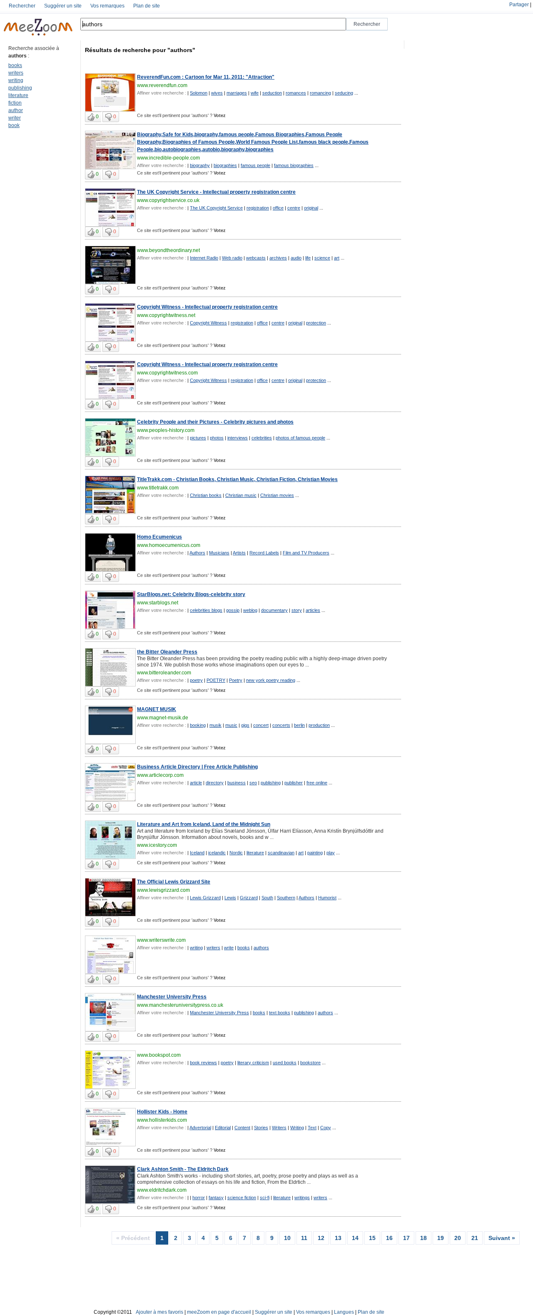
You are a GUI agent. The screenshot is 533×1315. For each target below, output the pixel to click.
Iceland (197, 852)
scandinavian (281, 852)
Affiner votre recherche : (161, 92)
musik (215, 725)
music (231, 725)
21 (474, 1238)
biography (200, 165)
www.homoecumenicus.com (168, 545)
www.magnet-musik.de (162, 718)
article (196, 782)
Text (312, 1127)
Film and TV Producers (306, 552)
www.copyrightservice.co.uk (168, 200)
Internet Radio (204, 257)
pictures (198, 437)
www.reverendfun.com (162, 85)
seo (253, 782)
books (15, 65)
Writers (279, 1127)
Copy (325, 1127)
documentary (274, 610)
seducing (344, 92)
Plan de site (146, 6)
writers (15, 73)
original (311, 207)
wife (255, 92)
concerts (281, 725)
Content (242, 1127)
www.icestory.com (157, 845)
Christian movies (277, 495)
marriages (237, 92)
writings (302, 1197)
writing (15, 80)
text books (279, 1012)
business (236, 782)
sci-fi (264, 1197)
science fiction (241, 1197)
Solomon (198, 92)
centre (293, 207)
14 (355, 1238)
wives (217, 92)
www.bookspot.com (159, 1055)
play (330, 852)
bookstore (310, 1062)
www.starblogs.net (157, 603)
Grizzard (249, 897)
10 (287, 1238)
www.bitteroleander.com (164, 673)
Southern (286, 897)
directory (215, 782)
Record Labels (264, 552)
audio (296, 257)
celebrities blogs (206, 610)
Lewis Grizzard (205, 897)
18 (423, 1238)
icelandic (217, 852)
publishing (20, 88)
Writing (297, 1127)
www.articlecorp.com (160, 775)
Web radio (232, 257)
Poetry (235, 680)
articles (313, 610)
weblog (250, 610)
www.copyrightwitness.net (166, 315)
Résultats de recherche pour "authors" (140, 50)
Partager (519, 4)
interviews (237, 437)
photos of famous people (300, 437)
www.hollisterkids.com (162, 1120)
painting (315, 852)
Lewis (230, 897)
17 (406, 1238)
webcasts (256, 257)
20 (457, 1238)
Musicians (219, 552)
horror (198, 1197)
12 (321, 1238)
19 (440, 1238)
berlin (299, 725)
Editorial (223, 1127)
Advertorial (200, 1127)
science (322, 257)
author (15, 110)
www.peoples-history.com (165, 430)
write (229, 947)
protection (316, 322)
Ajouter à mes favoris (159, 1312)
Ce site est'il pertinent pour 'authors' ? (181, 115)
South (267, 897)
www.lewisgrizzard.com (163, 890)
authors (261, 947)
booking (198, 725)
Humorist (327, 897)
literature (18, 95)
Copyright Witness (208, 322)
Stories (261, 1127)
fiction (15, 103)
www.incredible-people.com (168, 158)
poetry (196, 680)
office (278, 207)
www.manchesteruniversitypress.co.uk (180, 1005)
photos (217, 437)
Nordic (236, 852)
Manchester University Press (219, 1012)
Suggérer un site (63, 6)
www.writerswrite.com (161, 940)
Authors (197, 552)
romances (296, 92)
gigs (245, 725)
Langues (344, 1312)
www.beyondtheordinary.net (168, 250)
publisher (293, 782)
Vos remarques (107, 6)
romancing (320, 92)
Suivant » (501, 1238)
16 (389, 1238)
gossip (232, 610)
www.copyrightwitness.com (167, 373)
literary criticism (253, 1062)
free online (316, 782)
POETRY (216, 680)
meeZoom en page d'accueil (219, 1312)
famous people (255, 165)
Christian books (206, 495)
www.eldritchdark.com (162, 1190)
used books (284, 1062)
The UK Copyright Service (216, 207)
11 (304, 1238)
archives (278, 257)
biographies (225, 165)
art (336, 257)
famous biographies (294, 165)
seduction (272, 92)
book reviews (203, 1062)
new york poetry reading (270, 680)
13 (338, 1238)
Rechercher (22, 6)
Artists (239, 552)
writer (14, 118)
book (14, 125)
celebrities (262, 437)
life (308, 257)
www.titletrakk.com (158, 488)
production (319, 725)
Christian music (241, 495)
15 (372, 1238)
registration (258, 207)
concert (261, 725)
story (296, 610)
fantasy (216, 1197)
